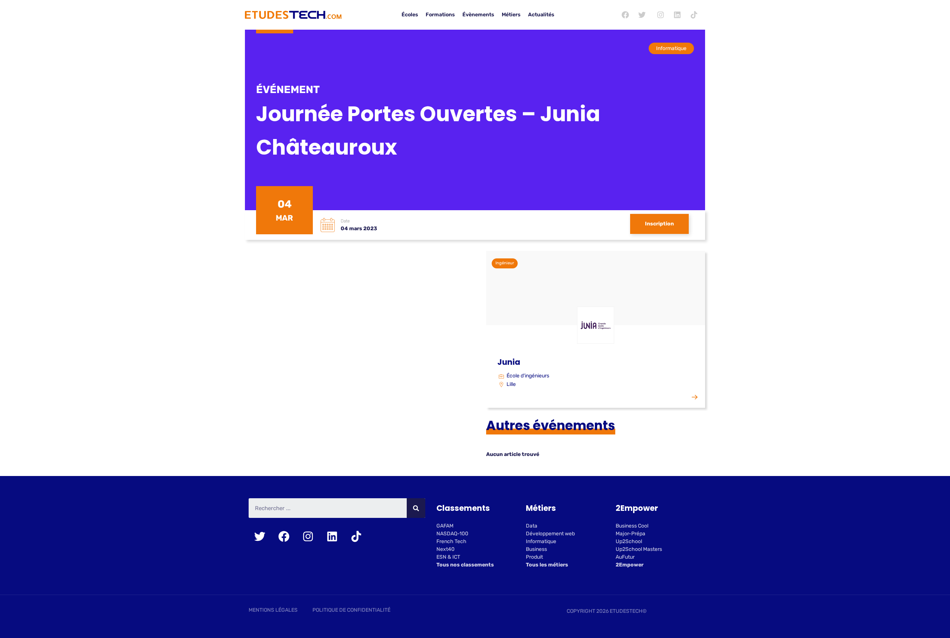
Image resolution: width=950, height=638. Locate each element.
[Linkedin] (677, 14)
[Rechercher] (416, 508)
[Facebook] (625, 14)
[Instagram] (660, 14)
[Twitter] (642, 14)
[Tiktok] (694, 14)
